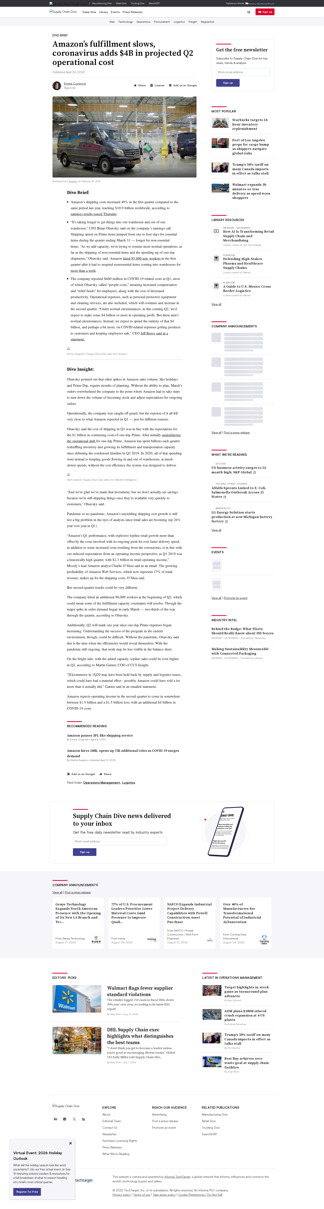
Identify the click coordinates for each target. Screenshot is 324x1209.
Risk (112, 21)
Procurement (162, 21)
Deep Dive (89, 12)
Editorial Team (111, 1121)
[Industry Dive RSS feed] (83, 1119)
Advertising (159, 1114)
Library (103, 12)
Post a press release (237, 432)
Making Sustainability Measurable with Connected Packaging (240, 651)
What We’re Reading (115, 1154)
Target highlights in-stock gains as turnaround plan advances (246, 991)
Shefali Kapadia (79, 760)
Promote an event (236, 598)
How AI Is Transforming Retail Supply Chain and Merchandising (248, 235)
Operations (143, 21)
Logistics (179, 21)
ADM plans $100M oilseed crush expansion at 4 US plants (245, 1015)
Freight (193, 21)
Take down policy (164, 1195)
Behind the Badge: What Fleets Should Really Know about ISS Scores (243, 631)
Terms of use (141, 1195)
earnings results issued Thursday (94, 213)
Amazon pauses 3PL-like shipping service (100, 735)
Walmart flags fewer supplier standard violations (140, 991)
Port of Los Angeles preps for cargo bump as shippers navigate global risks (250, 147)
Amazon (73, 181)
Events (115, 12)
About (106, 1114)
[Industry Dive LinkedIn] (55, 1119)
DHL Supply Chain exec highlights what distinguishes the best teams (140, 1036)
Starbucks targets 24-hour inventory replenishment (250, 124)
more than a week (83, 270)
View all (216, 304)
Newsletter (109, 1134)
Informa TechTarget (177, 1177)
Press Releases (132, 12)
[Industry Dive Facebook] (65, 1119)
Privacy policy (121, 1195)
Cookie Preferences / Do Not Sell (200, 1195)
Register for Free (27, 1191)
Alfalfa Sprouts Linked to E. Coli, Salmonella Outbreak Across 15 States (239, 492)
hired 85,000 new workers (142, 258)
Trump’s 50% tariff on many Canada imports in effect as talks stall (250, 168)
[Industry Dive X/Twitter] (74, 1119)
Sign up (267, 11)
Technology (125, 21)
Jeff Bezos (148, 333)
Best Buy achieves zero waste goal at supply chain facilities (246, 1063)
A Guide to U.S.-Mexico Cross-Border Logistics (247, 288)
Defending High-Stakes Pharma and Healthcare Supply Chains (243, 263)
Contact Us (109, 1127)
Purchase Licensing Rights (119, 1141)
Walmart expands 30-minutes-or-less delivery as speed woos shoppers (251, 191)
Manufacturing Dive (102, 3)
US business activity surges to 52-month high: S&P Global (239, 469)
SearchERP (154, 3)
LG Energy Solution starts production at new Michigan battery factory (242, 516)
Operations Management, (102, 782)
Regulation (207, 21)
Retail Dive (121, 3)
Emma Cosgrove (75, 83)
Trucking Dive (137, 3)
